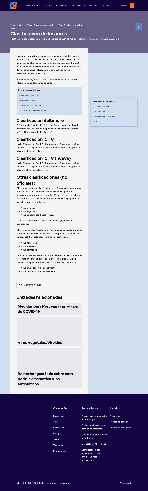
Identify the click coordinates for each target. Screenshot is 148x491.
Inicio (13, 25)
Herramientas (95, 5)
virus (41, 39)
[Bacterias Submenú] (57, 6)
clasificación (16, 39)
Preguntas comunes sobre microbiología (95, 418)
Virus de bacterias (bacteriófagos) (38, 215)
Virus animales (28, 208)
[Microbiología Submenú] (42, 6)
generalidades (31, 39)
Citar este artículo (32, 284)
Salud (56, 439)
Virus (79, 5)
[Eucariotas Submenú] (74, 6)
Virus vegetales (29, 211)
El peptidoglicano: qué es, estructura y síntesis (94, 427)
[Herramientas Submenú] (104, 6)
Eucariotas (65, 5)
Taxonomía (58, 445)
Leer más (48, 132)
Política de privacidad (120, 427)
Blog (109, 5)
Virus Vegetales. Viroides (40, 342)
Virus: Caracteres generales (41, 25)
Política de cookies (119, 421)
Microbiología (32, 5)
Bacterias (49, 5)
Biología (57, 433)
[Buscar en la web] (132, 5)
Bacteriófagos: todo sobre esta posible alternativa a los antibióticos (45, 378)
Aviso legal (115, 416)
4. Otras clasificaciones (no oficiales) (33, 110)
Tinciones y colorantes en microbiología (94, 436)
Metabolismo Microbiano (94, 444)
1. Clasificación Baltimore (28, 95)
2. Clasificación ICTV (27, 100)
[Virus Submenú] (85, 6)
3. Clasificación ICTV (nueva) (30, 105)
